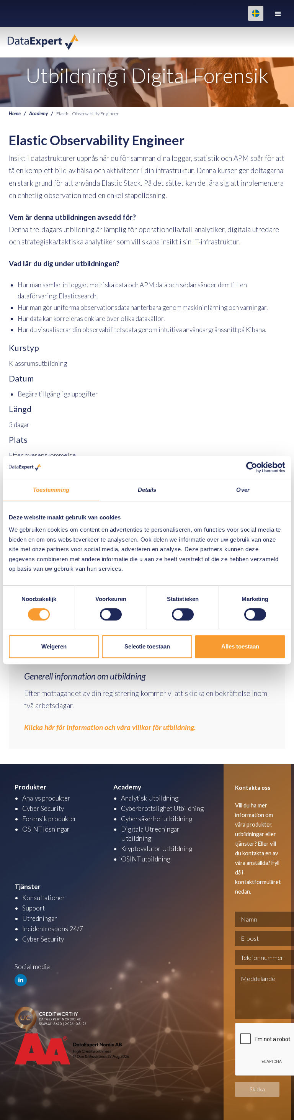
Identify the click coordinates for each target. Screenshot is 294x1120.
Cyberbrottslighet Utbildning (162, 808)
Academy (38, 113)
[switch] (111, 614)
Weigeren (54, 646)
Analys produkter (46, 798)
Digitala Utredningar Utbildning (150, 833)
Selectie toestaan (147, 646)
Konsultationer (43, 898)
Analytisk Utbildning (149, 798)
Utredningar (39, 918)
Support (33, 908)
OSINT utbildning (145, 859)
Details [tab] (147, 489)
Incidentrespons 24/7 (52, 929)
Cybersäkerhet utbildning (156, 819)
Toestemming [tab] (51, 489)
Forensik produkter (49, 819)
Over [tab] (242, 489)
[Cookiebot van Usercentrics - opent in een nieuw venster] (251, 467)
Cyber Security (43, 808)
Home (15, 113)
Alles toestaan (240, 646)
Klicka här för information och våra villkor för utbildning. (110, 727)
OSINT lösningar (46, 829)
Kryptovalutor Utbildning (156, 849)
